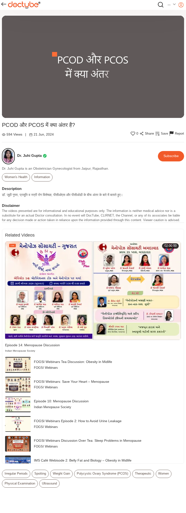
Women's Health (16, 177)
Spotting (40, 473)
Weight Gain (61, 473)
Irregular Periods (16, 473)
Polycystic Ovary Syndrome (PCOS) (102, 473)
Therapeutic (143, 473)
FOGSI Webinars (46, 367)
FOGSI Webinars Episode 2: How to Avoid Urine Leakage (78, 421)
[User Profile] (181, 5)
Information (42, 177)
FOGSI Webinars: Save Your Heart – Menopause (71, 381)
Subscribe (171, 156)
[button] (172, 5)
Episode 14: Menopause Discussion (32, 345)
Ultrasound (49, 483)
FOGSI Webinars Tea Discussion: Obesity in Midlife (73, 362)
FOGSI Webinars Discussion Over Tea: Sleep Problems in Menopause (87, 440)
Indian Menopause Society (20, 350)
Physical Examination (20, 483)
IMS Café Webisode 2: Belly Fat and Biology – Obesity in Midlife (83, 460)
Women (163, 473)
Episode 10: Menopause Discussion (61, 401)
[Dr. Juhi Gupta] (9, 156)
